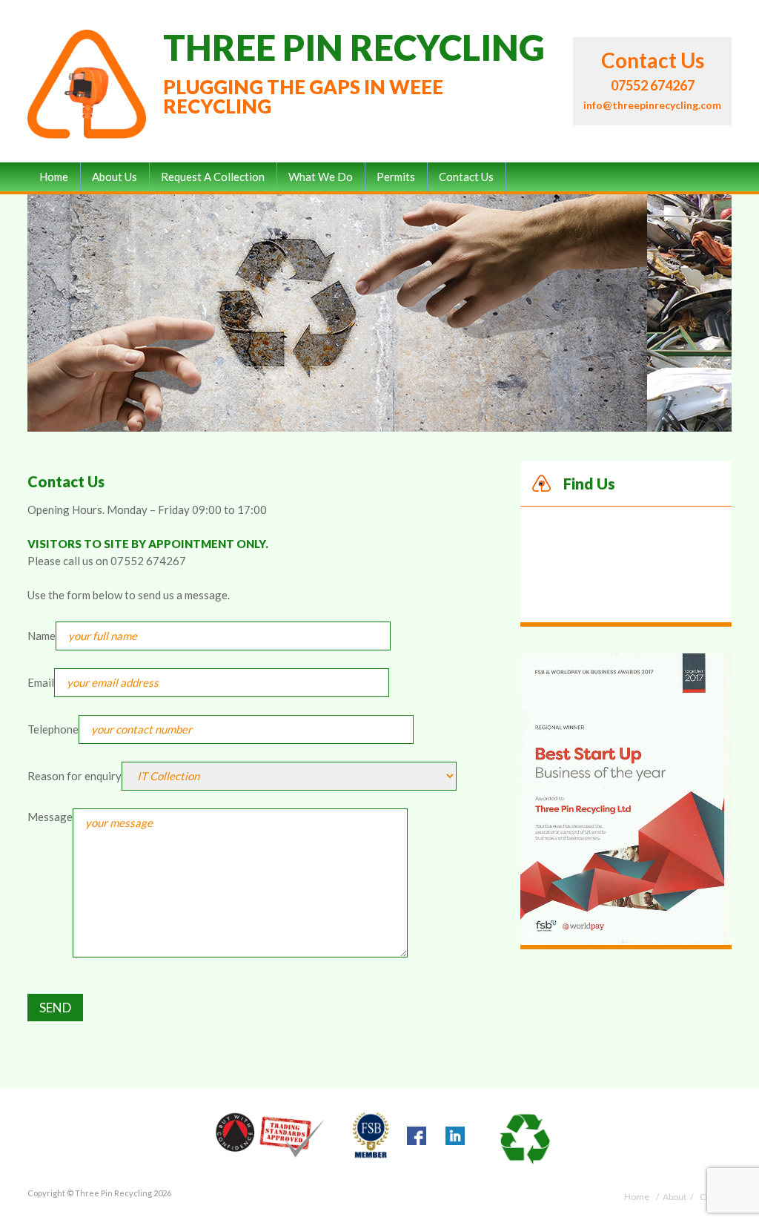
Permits (396, 176)
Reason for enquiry (74, 775)
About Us (114, 176)
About (674, 1196)
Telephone (53, 729)
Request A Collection (213, 176)
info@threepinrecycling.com (652, 105)
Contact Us (466, 176)
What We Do (320, 176)
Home (53, 176)
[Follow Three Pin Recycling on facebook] (416, 1138)
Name (41, 635)
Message (50, 816)
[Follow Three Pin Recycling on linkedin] (455, 1138)
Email (40, 682)
